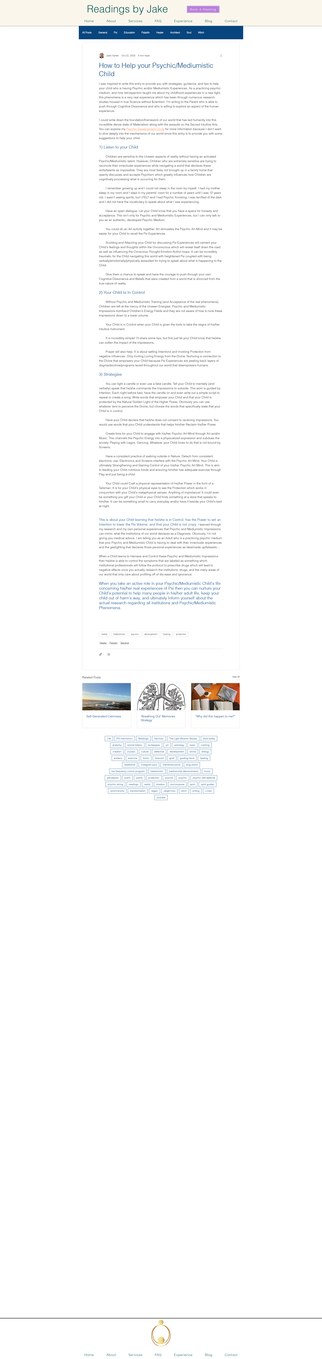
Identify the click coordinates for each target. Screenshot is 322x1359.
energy (205, 751)
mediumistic (119, 634)
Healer (160, 32)
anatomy (117, 745)
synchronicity (117, 790)
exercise (132, 758)
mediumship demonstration (183, 771)
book (192, 745)
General (102, 32)
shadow (160, 784)
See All (236, 676)
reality (104, 634)
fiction (146, 758)
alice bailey (209, 738)
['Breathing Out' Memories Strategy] (161, 696)
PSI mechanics (125, 738)
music (207, 771)
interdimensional (171, 764)
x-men (208, 790)
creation (117, 751)
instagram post (149, 764)
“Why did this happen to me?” (215, 716)
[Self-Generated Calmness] (106, 696)
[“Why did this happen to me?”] (215, 696)
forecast (159, 758)
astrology (179, 745)
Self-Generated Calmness (103, 716)
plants (139, 777)
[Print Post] (108, 654)
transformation (137, 790)
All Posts (87, 32)
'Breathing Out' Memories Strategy (158, 718)
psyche (169, 777)
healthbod (129, 764)
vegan (154, 790)
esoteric (118, 758)
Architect (175, 32)
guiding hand (187, 758)
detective (159, 751)
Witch (201, 32)
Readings (143, 738)
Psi (115, 32)
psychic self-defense (204, 777)
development (150, 634)
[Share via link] (100, 654)
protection (181, 634)
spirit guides (207, 784)
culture (144, 751)
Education (129, 32)
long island (192, 764)
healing (166, 634)
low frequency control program (128, 771)
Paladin (146, 32)
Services (159, 738)
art (167, 745)
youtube (161, 797)
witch (184, 790)
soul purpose (177, 784)
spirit (192, 784)
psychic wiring (115, 784)
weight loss (169, 790)
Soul (189, 32)
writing (195, 790)
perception (113, 777)
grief (171, 758)
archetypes (154, 745)
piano (127, 777)
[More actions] (221, 56)
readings (133, 784)
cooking (205, 745)
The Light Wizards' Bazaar (183, 738)
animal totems (134, 745)
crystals (131, 751)
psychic (135, 634)
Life (109, 738)
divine (193, 751)
